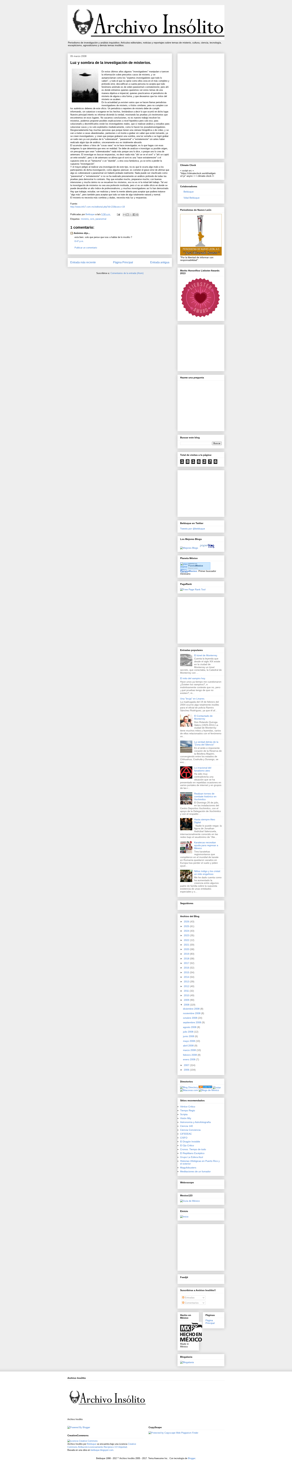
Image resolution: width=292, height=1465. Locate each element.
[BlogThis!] (127, 214)
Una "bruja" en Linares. (192, 698)
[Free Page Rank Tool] (192, 589)
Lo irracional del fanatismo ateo (202, 769)
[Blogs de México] (209, 1090)
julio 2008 (188, 1031)
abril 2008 (188, 1045)
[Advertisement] (201, 105)
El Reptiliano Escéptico (192, 1153)
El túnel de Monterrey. (206, 655)
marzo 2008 (190, 1050)
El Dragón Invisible (190, 1141)
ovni (92, 219)
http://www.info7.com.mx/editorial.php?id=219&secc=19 (97, 206)
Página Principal (123, 262)
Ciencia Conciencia (190, 1130)
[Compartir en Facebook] (134, 214)
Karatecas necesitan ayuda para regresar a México (206, 845)
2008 (187, 1004)
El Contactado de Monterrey (203, 717)
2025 (187, 926)
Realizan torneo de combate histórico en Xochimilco (205, 796)
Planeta (195, 565)
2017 (187, 963)
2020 (187, 949)
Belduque (189, 191)
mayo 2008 (189, 1041)
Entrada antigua (159, 262)
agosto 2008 (190, 1027)
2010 (187, 995)
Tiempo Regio (187, 1110)
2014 (187, 977)
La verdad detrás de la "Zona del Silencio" (206, 743)
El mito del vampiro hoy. (193, 678)
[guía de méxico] (190, 1201)
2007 (187, 1065)
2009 (187, 1000)
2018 (187, 958)
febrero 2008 (190, 1055)
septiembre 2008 (192, 1022)
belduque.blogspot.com (102, 1450)
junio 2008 (189, 1036)
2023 (187, 935)
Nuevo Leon (193, 568)
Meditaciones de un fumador (195, 1171)
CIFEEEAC (186, 1133)
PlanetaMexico (188, 571)
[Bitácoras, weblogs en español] (189, 1090)
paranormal (100, 219)
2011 (187, 990)
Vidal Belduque (192, 197)
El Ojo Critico (187, 1145)
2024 (187, 930)
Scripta (184, 1114)
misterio (85, 219)
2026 (187, 921)
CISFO (183, 1137)
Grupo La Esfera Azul (191, 1157)
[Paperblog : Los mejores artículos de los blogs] (207, 548)
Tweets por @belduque (192, 528)
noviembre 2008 (192, 1013)
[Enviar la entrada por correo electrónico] (118, 214)
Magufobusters (188, 1167)
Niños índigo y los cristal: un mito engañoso (207, 872)
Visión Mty (185, 1118)
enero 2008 (189, 1059)
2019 (187, 953)
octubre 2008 (190, 1017)
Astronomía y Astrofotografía (195, 1122)
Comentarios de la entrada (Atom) (127, 273)
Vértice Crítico (187, 1106)
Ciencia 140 (186, 1126)
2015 (187, 972)
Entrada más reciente (83, 262)
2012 (187, 986)
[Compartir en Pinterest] (137, 214)
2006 (187, 1069)
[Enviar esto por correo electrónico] (124, 214)
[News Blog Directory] (205, 1087)
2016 (187, 967)
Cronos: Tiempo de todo (193, 1149)
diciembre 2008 (191, 1008)
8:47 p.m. (79, 241)
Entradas (189, 1297)
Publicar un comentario (86, 247)
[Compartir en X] (130, 214)
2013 (187, 981)
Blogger (191, 1458)
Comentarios (191, 1302)
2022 (187, 940)
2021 (187, 944)
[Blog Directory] (189, 1087)
